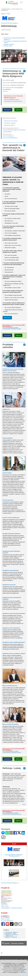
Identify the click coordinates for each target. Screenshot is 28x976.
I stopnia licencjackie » (6, 890)
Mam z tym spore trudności (11, 313)
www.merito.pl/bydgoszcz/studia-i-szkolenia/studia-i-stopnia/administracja (12, 328)
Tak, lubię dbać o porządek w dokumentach (14, 230)
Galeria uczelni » (5, 906)
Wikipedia (23, 804)
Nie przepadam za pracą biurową (12, 235)
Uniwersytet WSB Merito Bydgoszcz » (10, 882)
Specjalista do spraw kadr (9, 584)
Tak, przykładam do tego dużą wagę (13, 295)
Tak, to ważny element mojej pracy (12, 307)
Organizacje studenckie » (7, 900)
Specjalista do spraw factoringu (10, 570)
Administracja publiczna (9, 125)
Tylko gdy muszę (8, 220)
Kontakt (21, 959)
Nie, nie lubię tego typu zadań (11, 259)
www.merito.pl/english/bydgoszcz (10, 137)
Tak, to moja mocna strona (10, 243)
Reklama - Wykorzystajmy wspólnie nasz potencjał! (9, 959)
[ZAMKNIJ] (22, 972)
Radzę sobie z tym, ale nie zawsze (12, 245)
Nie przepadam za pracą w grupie (12, 287)
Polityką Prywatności (7, 969)
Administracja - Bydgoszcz (11, 932)
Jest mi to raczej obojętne (10, 233)
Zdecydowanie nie (8, 272)
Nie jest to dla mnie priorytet (11, 299)
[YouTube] (7, 925)
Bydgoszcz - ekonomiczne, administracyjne (11, 935)
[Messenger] (3, 834)
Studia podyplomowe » (6, 895)
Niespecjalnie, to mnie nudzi (11, 223)
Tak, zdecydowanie (9, 267)
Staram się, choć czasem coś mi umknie (14, 297)
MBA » (2, 896)
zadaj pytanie (7, 109)
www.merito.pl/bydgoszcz (8, 135)
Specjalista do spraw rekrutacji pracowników (14, 613)
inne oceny (5, 91)
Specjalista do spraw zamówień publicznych (14, 642)
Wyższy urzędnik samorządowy (10, 724)
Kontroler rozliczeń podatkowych (11, 517)
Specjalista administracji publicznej (11, 533)
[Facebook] (15, 834)
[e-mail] (11, 834)
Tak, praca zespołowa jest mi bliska (12, 281)
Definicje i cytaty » (8, 45)
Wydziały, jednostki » (6, 901)
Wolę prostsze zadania (9, 247)
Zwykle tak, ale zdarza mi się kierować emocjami (13, 310)
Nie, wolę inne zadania (9, 210)
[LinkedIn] (23, 834)
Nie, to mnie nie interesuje (10, 198)
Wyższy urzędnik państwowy (10, 685)
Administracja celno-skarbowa (11, 120)
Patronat (26, 959)
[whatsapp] (7, 834)
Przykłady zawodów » (9, 44)
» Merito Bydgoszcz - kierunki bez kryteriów (11, 908)
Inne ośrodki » (4, 904)
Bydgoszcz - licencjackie (11, 937)
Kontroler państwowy (8, 500)
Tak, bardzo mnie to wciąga (11, 206)
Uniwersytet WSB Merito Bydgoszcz (9, 23)
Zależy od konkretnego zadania (11, 208)
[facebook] (3, 925)
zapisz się (18, 109)
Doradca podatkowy (8, 438)
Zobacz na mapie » (5, 919)
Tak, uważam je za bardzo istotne (12, 218)
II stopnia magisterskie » (6, 894)
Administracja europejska (9, 123)
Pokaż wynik (7, 317)
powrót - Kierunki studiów (12, 943)
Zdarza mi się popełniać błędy (11, 257)
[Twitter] (19, 834)
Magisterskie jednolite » (6, 893)
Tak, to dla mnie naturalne (10, 255)
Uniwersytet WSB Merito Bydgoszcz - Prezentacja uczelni (14, 855)
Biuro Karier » (4, 899)
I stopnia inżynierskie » (6, 892)
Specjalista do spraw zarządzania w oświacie (14, 653)
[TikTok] (12, 925)
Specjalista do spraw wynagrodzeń (11, 628)
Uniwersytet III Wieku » (6, 898)
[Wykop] (3, 838)
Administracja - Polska (10, 933)
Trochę (6, 196)
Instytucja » (3, 902)
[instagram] (16, 925)
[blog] (20, 925)
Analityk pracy (6, 409)
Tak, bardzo (7, 194)
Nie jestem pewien (8, 269)
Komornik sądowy (7, 472)
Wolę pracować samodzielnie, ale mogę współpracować (13, 284)
